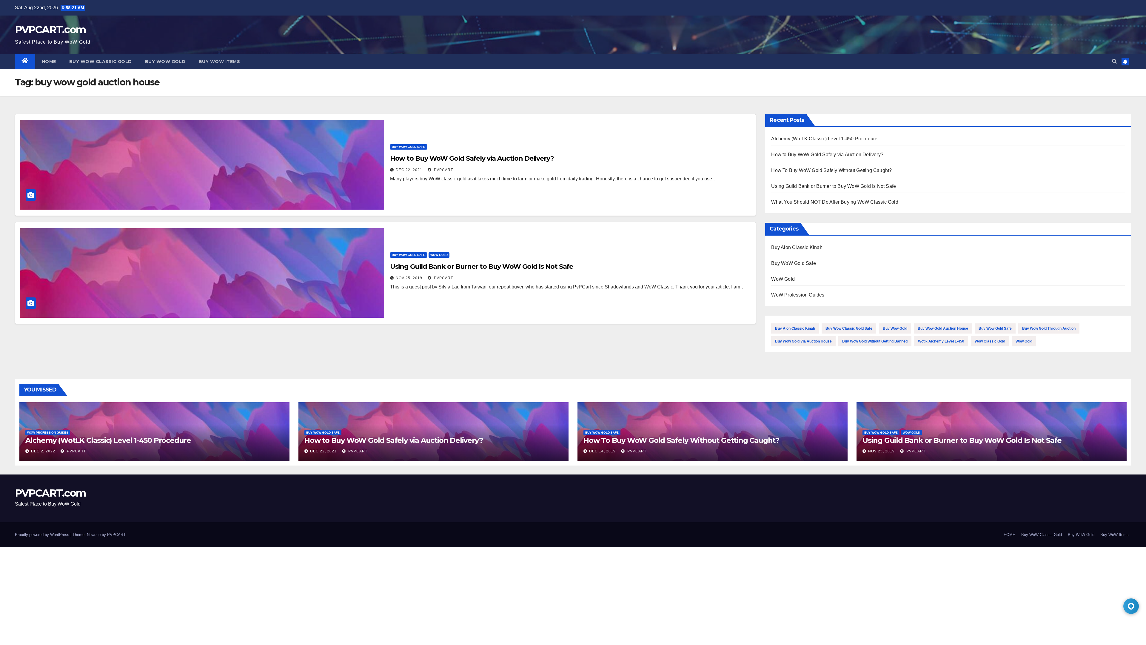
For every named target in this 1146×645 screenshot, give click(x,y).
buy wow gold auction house (943, 328)
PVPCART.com (50, 29)
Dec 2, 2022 (43, 451)
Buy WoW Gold (165, 61)
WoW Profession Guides (797, 294)
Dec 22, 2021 (409, 170)
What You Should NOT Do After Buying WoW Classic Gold (834, 202)
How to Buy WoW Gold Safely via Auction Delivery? (472, 158)
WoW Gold (439, 255)
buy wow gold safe (995, 328)
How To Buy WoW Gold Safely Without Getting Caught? (831, 170)
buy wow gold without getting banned (875, 341)
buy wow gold (895, 328)
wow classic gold (990, 341)
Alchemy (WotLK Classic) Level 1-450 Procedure (824, 138)
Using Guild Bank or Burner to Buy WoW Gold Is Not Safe (481, 266)
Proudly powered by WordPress (42, 534)
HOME (49, 61)
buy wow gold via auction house (803, 341)
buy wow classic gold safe (848, 328)
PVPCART (443, 170)
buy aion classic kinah (795, 328)
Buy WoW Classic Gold (100, 61)
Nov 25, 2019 (409, 278)
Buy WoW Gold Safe (408, 146)
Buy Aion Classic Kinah (796, 247)
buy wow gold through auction (1049, 328)
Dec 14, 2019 (602, 451)
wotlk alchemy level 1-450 (941, 341)
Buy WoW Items (219, 61)
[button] (1114, 61)
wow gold (1024, 341)
